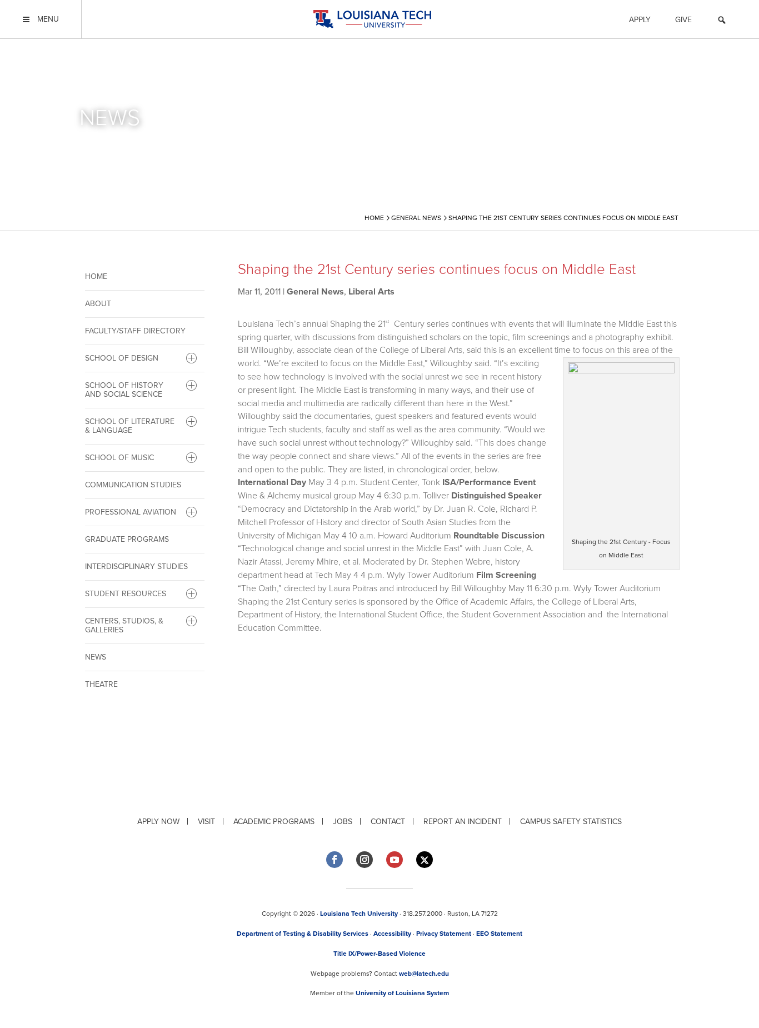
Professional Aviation (130, 512)
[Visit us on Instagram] (364, 859)
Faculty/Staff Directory (135, 331)
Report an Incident (462, 821)
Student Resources (125, 593)
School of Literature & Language (129, 426)
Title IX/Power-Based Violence (379, 953)
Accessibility (392, 933)
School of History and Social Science (124, 390)
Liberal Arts (371, 291)
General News (315, 291)
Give (683, 19)
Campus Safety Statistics (571, 821)
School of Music (119, 457)
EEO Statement (499, 933)
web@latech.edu (424, 973)
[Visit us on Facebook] (334, 859)
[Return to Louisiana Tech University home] (372, 19)
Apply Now (158, 821)
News (95, 657)
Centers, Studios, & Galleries (124, 625)
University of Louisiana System (402, 993)
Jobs (342, 821)
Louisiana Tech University (359, 913)
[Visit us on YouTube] (394, 859)
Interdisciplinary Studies (136, 566)
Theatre (101, 684)
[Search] (722, 21)
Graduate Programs (127, 539)
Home (96, 276)
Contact (388, 821)
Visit (206, 821)
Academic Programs (273, 821)
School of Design (121, 358)
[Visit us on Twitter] (424, 860)
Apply (640, 19)
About (98, 303)
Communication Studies (133, 485)
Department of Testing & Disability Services (302, 933)
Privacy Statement (443, 933)
